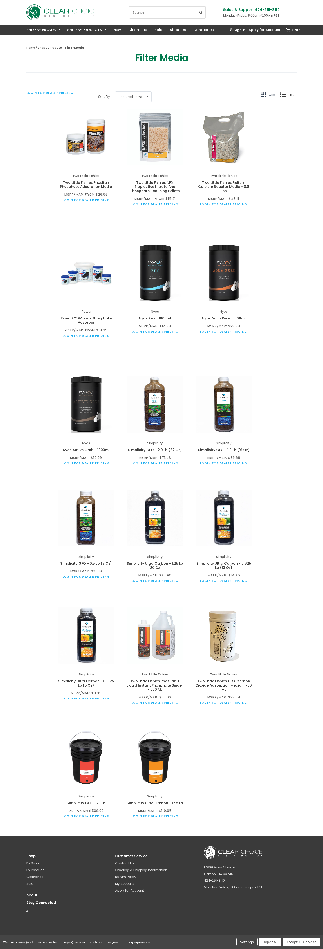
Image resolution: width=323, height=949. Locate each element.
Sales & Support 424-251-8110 (251, 9)
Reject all (270, 942)
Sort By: (104, 96)
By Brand (33, 863)
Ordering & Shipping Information (141, 870)
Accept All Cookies (301, 942)
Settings (247, 942)
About (31, 895)
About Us (178, 29)
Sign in (239, 30)
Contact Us (203, 29)
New (117, 29)
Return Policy (125, 876)
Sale (158, 29)
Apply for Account (265, 30)
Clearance (137, 29)
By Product (35, 870)
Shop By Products (85, 29)
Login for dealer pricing (50, 93)
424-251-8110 (214, 880)
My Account (124, 883)
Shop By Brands (41, 29)
